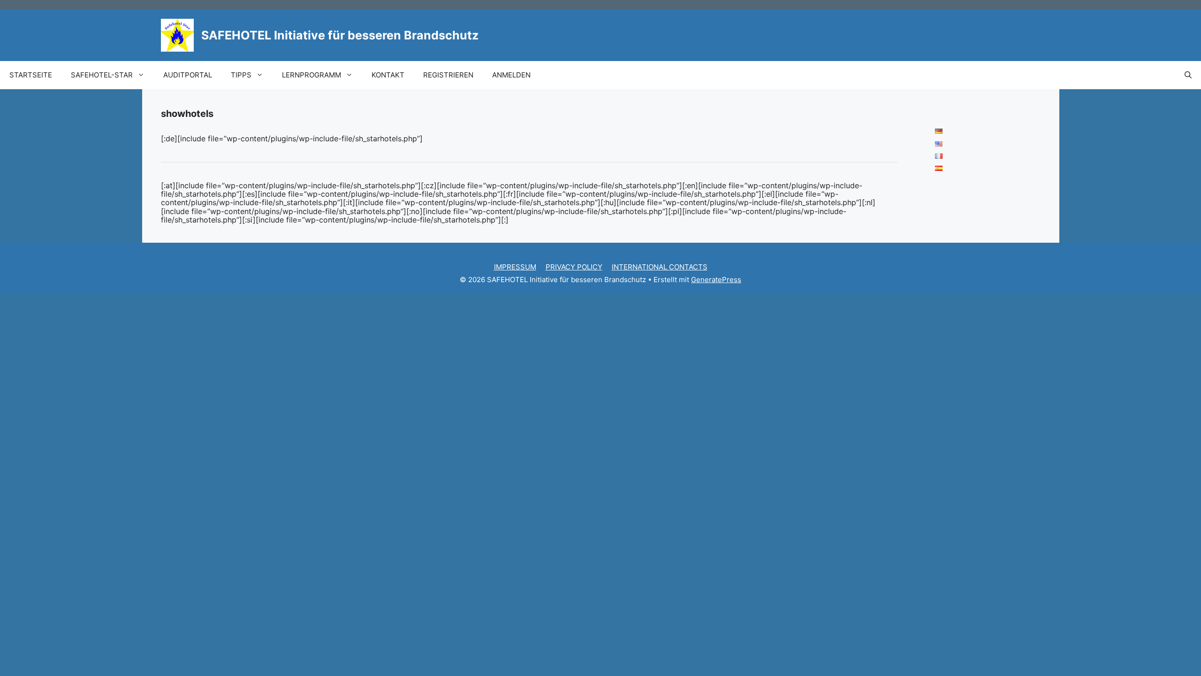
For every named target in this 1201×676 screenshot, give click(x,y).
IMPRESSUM (515, 266)
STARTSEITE (30, 74)
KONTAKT (388, 74)
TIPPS (241, 74)
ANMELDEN (511, 74)
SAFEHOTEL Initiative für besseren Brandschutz (340, 35)
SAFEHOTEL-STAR (102, 74)
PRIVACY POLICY (574, 266)
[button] (1188, 75)
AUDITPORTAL (187, 74)
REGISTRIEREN (448, 74)
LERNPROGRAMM (311, 74)
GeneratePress (716, 279)
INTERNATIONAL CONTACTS (659, 266)
